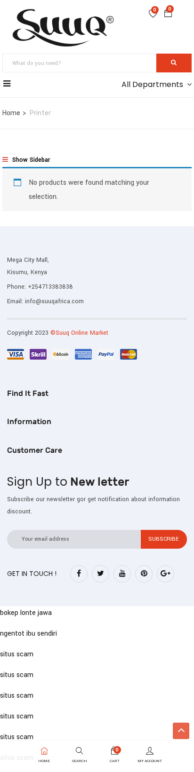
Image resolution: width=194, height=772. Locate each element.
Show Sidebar (30, 160)
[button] (168, 15)
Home (11, 113)
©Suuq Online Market (79, 333)
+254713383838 (50, 287)
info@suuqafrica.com (54, 301)
